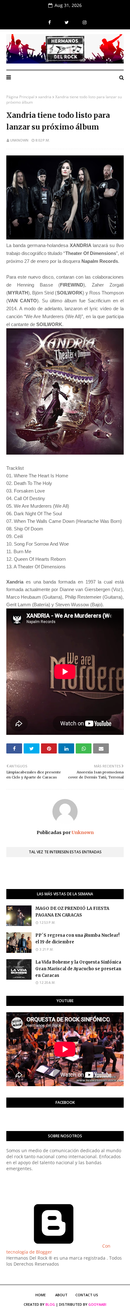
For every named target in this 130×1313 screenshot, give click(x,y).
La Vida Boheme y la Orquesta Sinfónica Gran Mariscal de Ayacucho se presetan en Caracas (78, 968)
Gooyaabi (97, 1304)
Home (40, 1294)
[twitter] (66, 22)
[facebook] (49, 22)
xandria (44, 97)
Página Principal (20, 97)
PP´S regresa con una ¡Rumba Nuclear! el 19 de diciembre (77, 939)
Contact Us (86, 1294)
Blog (50, 1304)
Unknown (19, 140)
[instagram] (83, 22)
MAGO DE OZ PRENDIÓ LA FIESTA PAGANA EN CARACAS (72, 912)
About (61, 1294)
